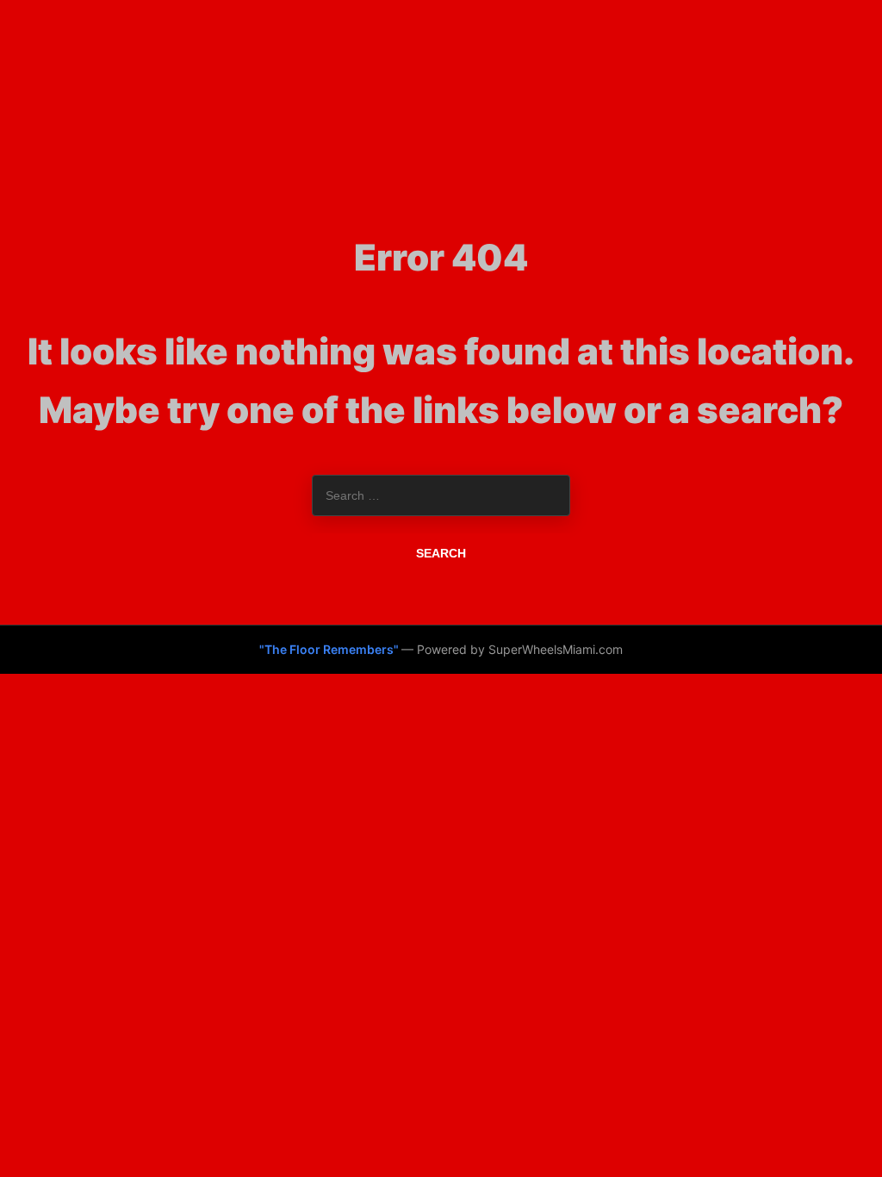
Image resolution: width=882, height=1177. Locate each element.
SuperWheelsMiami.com (555, 649)
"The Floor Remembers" (330, 649)
